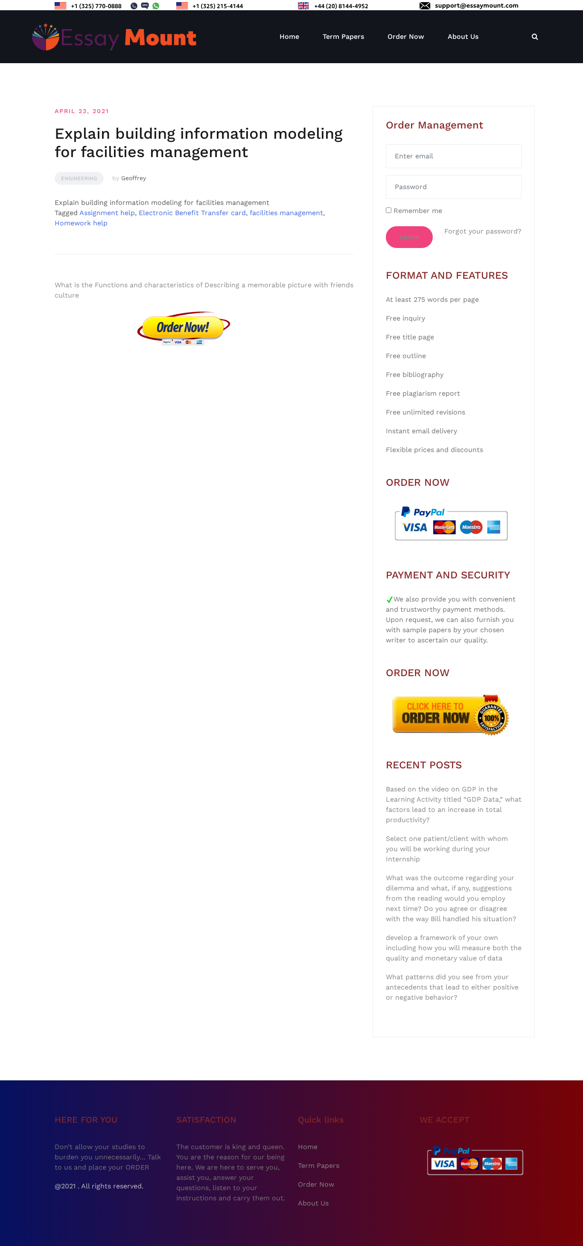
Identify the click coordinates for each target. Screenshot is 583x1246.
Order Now (406, 36)
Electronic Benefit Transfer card (192, 213)
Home (289, 36)
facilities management (286, 213)
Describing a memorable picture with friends (278, 285)
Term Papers (343, 36)
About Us (463, 36)
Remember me (416, 211)
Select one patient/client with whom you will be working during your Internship (447, 849)
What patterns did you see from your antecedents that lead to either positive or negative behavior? (452, 987)
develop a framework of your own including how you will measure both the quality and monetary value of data (454, 948)
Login (409, 237)
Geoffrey (133, 178)
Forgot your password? (483, 231)
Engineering (79, 178)
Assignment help (107, 213)
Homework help (81, 223)
